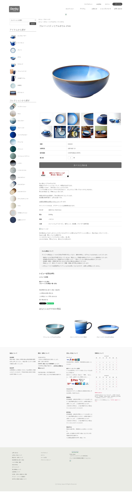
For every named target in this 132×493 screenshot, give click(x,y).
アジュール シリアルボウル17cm (52, 337)
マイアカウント (88, 4)
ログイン (107, 4)
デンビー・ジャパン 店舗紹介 (18, 476)
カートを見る (44, 457)
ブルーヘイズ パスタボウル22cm (105, 337)
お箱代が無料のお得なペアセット (48, 201)
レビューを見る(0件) (46, 273)
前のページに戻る (44, 281)
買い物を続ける (43, 299)
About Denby (15, 464)
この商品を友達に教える (46, 293)
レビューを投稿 (43, 277)
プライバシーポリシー (46, 459)
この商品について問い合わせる (48, 296)
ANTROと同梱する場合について (19, 479)
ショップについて (105, 8)
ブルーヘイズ (47, 19)
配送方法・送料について (17, 457)
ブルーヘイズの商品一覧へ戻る (48, 283)
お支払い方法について (17, 455)
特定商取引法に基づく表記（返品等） (50, 290)
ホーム (40, 19)
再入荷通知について (16, 469)
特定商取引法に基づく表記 (18, 459)
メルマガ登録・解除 (16, 462)
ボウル (45, 22)
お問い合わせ (118, 8)
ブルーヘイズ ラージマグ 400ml (78, 337)
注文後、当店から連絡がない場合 (19, 474)
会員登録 (98, 4)
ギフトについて (15, 467)
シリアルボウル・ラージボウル (56, 22)
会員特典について (16, 471)
